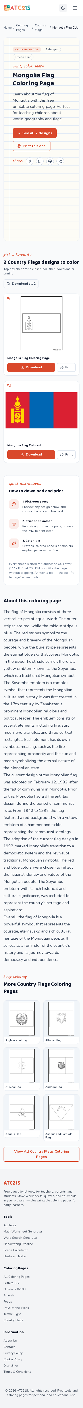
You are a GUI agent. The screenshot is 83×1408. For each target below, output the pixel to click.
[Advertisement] (41, 202)
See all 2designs (37, 133)
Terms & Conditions (17, 1372)
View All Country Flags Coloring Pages (41, 1154)
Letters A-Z (12, 1283)
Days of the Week (16, 1308)
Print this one (34, 146)
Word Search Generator (20, 1238)
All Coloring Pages (17, 1277)
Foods (8, 1302)
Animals (9, 1295)
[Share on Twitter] (40, 161)
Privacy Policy (13, 1353)
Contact (9, 1347)
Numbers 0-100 (14, 1289)
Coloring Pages (22, 27)
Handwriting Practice (18, 1244)
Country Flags (40, 27)
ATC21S (12, 1183)
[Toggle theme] (63, 8)
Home (8, 28)
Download (34, 367)
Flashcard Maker (15, 1256)
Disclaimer (11, 1365)
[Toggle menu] (75, 8)
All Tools (10, 1225)
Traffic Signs (12, 1314)
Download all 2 (23, 284)
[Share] (60, 161)
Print (69, 367)
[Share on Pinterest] (50, 161)
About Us (10, 1341)
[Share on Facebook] (29, 161)
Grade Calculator (16, 1250)
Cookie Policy (13, 1359)
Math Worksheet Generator (23, 1231)
